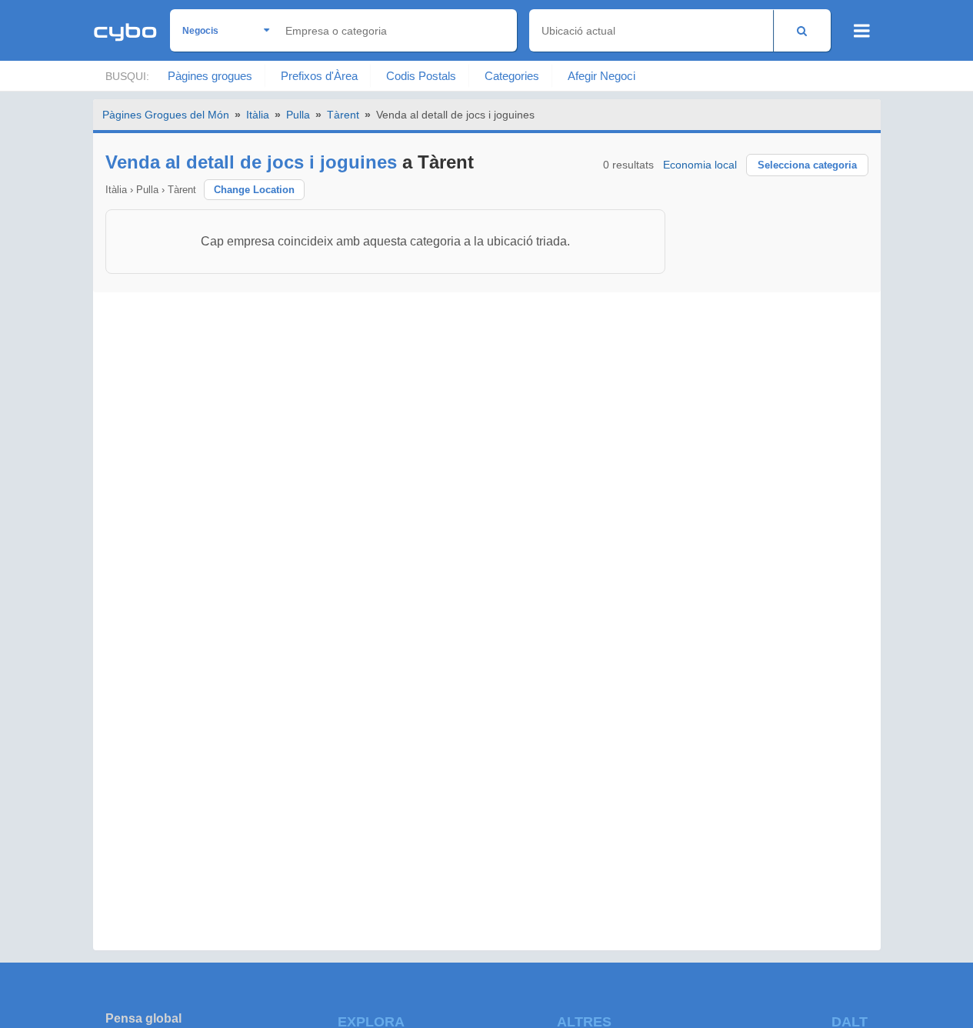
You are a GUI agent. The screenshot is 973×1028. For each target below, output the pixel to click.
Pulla (298, 114)
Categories (512, 75)
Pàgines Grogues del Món (165, 114)
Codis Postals (421, 75)
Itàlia (257, 114)
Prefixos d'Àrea (319, 75)
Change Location (254, 189)
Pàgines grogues (210, 75)
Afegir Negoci (601, 75)
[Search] (802, 30)
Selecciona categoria (807, 165)
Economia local (700, 165)
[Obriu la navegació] (862, 30)
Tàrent (343, 114)
